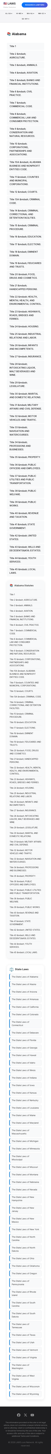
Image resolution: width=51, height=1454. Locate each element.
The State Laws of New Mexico (23, 1220)
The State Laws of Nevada (24, 1189)
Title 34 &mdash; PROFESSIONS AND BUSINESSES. (24, 869)
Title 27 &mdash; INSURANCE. (23, 810)
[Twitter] (25, 1415)
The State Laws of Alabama (25, 977)
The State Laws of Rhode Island (24, 1293)
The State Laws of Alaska (24, 984)
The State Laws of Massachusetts (20, 1132)
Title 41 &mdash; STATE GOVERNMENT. (20, 923)
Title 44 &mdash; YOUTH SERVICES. (21, 945)
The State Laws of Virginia (24, 1357)
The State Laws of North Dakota (23, 1249)
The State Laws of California (25, 1007)
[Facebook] (18, 1415)
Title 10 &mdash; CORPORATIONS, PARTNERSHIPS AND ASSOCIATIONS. (25, 662)
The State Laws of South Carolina (23, 1304)
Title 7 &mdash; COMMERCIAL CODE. (23, 632)
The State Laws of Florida (24, 1040)
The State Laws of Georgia (24, 1048)
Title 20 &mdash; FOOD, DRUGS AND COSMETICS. (24, 752)
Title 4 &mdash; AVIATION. (21, 611)
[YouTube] (32, 1415)
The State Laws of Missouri (25, 1167)
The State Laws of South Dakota (23, 1315)
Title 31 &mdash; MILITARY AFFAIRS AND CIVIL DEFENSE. (25, 843)
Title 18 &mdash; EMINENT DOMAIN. (21, 735)
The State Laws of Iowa (23, 1085)
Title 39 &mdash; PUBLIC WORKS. (25, 907)
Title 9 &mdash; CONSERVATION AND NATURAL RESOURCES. (24, 652)
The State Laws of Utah (23, 1342)
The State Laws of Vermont (25, 1350)
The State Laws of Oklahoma (26, 1266)
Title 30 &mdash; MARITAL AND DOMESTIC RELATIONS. (24, 834)
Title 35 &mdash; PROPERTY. (23, 876)
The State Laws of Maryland (25, 1123)
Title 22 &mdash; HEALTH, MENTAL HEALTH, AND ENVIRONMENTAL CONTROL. (25, 771)
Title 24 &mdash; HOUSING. (22, 788)
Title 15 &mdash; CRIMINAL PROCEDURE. (22, 715)
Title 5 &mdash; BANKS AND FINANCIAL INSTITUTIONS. (22, 618)
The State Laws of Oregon (24, 1273)
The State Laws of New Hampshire (23, 1199)
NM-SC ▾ (42, 13)
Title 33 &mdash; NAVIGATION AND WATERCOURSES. (25, 860)
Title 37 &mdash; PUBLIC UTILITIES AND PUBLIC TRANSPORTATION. (25, 891)
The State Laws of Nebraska (25, 1182)
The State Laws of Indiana (24, 1078)
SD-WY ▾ (25, 19)
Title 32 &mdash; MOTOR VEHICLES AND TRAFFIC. (21, 852)
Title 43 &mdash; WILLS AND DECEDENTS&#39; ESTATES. (23, 937)
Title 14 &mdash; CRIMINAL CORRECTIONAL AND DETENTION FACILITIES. (25, 705)
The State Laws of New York (25, 1229)
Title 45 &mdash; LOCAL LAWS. (24, 952)
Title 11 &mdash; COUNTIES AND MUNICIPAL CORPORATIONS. (24, 684)
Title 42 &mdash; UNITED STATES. (25, 930)
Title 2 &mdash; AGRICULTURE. (24, 600)
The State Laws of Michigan (25, 1141)
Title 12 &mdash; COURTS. (21, 691)
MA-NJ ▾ (30, 13)
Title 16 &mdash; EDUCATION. (23, 722)
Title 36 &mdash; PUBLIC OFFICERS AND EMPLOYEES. (23, 883)
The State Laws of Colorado (25, 1014)
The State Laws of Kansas (24, 1093)
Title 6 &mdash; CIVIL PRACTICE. (24, 625)
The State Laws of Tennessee (20, 1326)
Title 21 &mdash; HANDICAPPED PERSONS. (24, 760)
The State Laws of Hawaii (24, 1055)
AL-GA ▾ (8, 13)
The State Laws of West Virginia (23, 1377)
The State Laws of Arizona (24, 992)
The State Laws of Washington (20, 1366)
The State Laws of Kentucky (25, 1100)
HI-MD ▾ (19, 13)
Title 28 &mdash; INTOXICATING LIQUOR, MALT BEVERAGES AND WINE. (25, 819)
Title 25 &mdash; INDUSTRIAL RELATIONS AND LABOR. (23, 795)
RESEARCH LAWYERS (34, 5)
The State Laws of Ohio (23, 1258)
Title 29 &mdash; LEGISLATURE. (24, 827)
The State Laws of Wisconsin (26, 1386)
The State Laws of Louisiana (25, 1108)
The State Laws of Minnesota (26, 1148)
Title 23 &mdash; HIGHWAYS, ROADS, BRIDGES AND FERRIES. (24, 781)
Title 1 (12, 594)
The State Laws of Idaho (23, 1063)
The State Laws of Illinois (24, 1070)
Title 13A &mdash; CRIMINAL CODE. (25, 697)
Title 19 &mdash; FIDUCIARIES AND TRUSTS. (25, 743)
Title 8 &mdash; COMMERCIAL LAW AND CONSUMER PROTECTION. (23, 642)
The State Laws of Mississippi (20, 1158)
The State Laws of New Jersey (23, 1209)
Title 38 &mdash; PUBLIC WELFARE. (21, 900)
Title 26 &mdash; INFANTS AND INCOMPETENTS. (24, 803)
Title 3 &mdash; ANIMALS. (21, 605)
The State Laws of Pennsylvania (20, 1282)
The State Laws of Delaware (25, 1032)
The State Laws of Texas (23, 1335)
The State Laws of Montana (25, 1174)
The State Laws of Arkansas (25, 999)
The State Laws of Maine (23, 1115)
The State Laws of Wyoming (25, 1394)
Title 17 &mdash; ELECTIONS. (23, 728)
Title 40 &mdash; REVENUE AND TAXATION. (24, 914)
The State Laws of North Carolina (23, 1238)
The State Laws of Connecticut (20, 1023)
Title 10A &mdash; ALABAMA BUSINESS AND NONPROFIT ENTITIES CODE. (23, 674)
